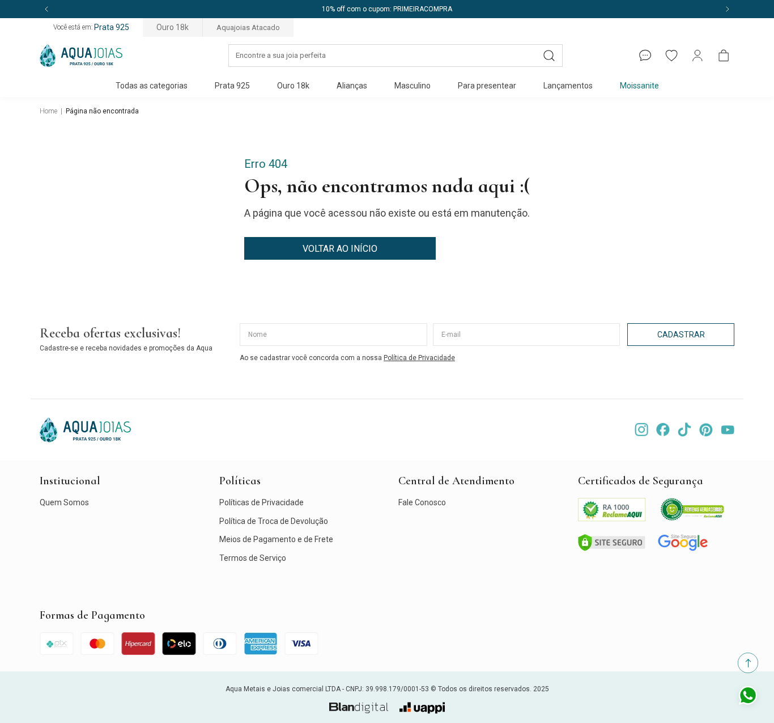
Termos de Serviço (252, 558)
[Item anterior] (46, 9)
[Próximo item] (727, 9)
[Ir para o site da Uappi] (422, 708)
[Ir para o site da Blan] (358, 708)
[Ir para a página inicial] (81, 55)
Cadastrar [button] (681, 334)
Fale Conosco (422, 502)
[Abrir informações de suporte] (645, 55)
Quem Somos (64, 502)
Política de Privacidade (419, 358)
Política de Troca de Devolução (273, 521)
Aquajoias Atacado (248, 27)
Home (48, 111)
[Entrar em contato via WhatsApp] (748, 697)
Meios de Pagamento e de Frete (276, 539)
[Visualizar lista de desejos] (671, 55)
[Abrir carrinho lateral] (723, 55)
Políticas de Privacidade (261, 502)
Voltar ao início (340, 248)
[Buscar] (549, 55)
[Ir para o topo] (748, 663)
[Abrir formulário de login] (697, 55)
